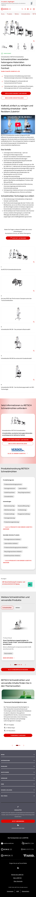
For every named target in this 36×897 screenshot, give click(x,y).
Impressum (10, 891)
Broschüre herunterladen (14, 98)
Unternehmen (5, 760)
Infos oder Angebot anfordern (16, 93)
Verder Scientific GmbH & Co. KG (10, 71)
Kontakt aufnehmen (19, 238)
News (3, 754)
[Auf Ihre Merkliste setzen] (30, 9)
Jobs (2, 784)
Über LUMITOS (17, 878)
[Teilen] (25, 9)
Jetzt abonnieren (18, 821)
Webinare (4, 778)
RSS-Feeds (4, 796)
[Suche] (22, 9)
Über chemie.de (18, 881)
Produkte (4, 766)
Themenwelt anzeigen (18, 735)
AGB (17, 891)
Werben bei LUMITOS (17, 874)
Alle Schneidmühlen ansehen (18, 669)
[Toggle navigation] (34, 9)
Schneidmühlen (5, 57)
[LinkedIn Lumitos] (18, 868)
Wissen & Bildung (6, 790)
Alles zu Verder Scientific (17, 453)
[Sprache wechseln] (28, 9)
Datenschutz (25, 891)
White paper (5, 772)
